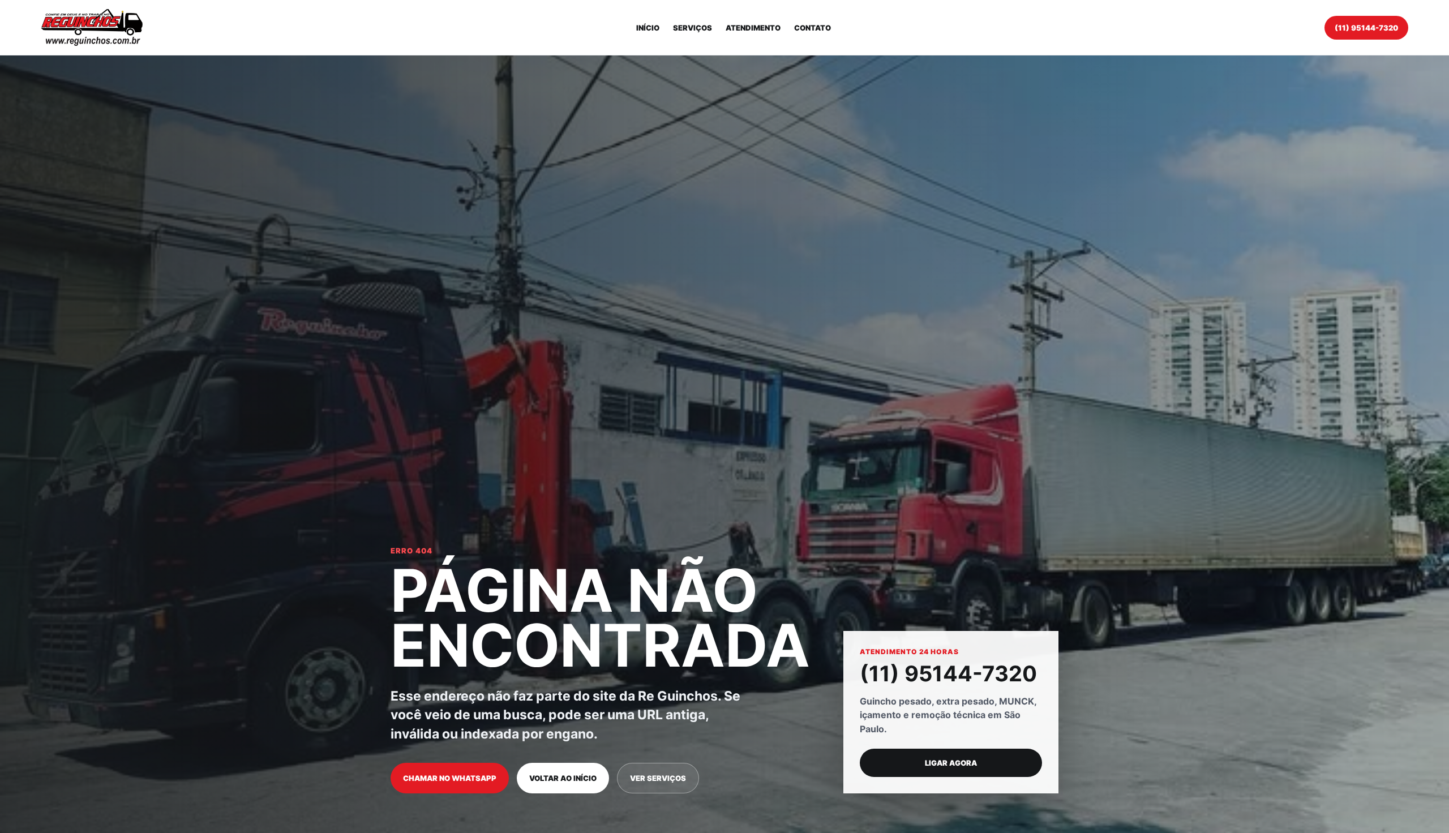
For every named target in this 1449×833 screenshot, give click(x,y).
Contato (812, 27)
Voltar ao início (563, 778)
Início (647, 27)
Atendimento (753, 27)
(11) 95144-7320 (1366, 27)
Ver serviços (658, 778)
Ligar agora (951, 762)
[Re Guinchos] (92, 27)
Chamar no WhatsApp (449, 778)
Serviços (692, 27)
